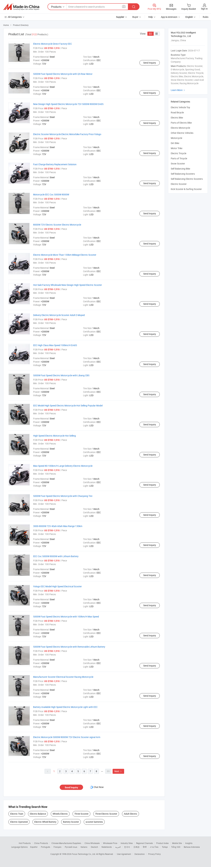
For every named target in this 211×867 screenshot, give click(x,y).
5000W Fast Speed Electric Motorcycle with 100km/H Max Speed (66, 616)
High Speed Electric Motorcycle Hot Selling (54, 435)
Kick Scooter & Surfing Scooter (186, 189)
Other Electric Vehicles (182, 132)
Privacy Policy (154, 854)
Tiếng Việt (175, 847)
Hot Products (25, 843)
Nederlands (107, 847)
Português (45, 847)
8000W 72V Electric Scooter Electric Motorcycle (57, 224)
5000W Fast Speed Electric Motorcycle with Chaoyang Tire (62, 495)
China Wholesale (92, 843)
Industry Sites (127, 843)
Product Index (162, 843)
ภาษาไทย (154, 847)
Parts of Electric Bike (181, 122)
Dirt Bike (175, 143)
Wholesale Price (110, 843)
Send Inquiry (149, 62)
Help (150, 16)
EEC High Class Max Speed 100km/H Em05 (55, 345)
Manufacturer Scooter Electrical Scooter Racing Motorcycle (63, 676)
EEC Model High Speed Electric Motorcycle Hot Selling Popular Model (68, 405)
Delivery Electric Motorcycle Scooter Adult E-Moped (59, 315)
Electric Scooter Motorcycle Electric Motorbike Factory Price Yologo (67, 134)
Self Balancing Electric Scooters (187, 178)
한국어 (127, 847)
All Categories (15, 16)
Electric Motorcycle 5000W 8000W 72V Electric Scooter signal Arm (66, 737)
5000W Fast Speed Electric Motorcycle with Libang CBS (61, 375)
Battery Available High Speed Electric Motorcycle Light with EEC (65, 707)
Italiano (84, 847)
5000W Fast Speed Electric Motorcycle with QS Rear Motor (62, 73)
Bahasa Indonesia (192, 847)
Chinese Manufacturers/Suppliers (66, 843)
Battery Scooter (71, 821)
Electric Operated (19, 821)
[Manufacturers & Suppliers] (21, 6)
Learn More (178, 90)
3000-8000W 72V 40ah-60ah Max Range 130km (57, 526)
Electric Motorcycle (180, 127)
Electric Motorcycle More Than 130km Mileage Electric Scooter (64, 254)
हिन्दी (145, 847)
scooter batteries (94, 821)
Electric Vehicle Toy (180, 107)
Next (118, 771)
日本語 (136, 847)
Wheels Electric (60, 813)
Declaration (140, 854)
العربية (118, 847)
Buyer (135, 16)
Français (57, 847)
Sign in (204, 8)
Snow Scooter (178, 163)
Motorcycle (176, 138)
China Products (41, 843)
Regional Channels (144, 843)
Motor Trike (176, 148)
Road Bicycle (177, 112)
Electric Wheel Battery (45, 821)
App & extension (169, 16)
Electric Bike (177, 117)
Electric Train (16, 813)
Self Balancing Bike (180, 168)
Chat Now (98, 787)
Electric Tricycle (178, 153)
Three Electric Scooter (106, 813)
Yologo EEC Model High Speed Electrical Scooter (57, 586)
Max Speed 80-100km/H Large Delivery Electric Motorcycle (62, 465)
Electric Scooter (179, 183)
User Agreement (124, 854)
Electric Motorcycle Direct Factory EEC (52, 43)
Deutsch (94, 847)
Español (33, 847)
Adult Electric (130, 813)
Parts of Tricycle (179, 158)
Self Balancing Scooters (183, 173)
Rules (205, 16)
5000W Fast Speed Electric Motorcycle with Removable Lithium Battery (69, 646)
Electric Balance (38, 813)
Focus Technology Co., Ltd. (84, 854)
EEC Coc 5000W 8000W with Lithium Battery (55, 556)
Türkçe (165, 847)
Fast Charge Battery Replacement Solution (54, 164)
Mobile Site (177, 843)
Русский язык (71, 847)
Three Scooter (81, 813)
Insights (188, 843)
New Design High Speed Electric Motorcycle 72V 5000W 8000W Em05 (68, 104)
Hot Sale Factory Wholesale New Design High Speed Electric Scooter (67, 284)
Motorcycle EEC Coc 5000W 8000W (51, 194)
